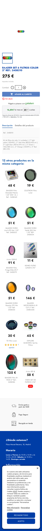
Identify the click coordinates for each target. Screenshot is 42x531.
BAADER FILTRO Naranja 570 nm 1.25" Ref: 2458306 (11, 306)
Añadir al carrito (21, 94)
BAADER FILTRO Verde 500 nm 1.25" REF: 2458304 (30, 231)
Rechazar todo (21, 515)
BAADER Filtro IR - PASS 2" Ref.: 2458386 (11, 379)
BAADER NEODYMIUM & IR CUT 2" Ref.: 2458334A (30, 306)
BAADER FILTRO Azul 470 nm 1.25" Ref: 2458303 (11, 230)
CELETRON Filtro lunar (30, 191)
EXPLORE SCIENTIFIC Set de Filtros (30, 343)
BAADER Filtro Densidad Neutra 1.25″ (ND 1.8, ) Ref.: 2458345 (11, 193)
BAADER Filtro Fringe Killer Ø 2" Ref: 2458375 (11, 270)
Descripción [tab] (7, 125)
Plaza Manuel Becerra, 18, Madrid (18, 444)
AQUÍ (15, 491)
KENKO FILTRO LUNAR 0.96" (30, 266)
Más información (13, 507)
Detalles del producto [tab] (24, 125)
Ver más (19, 117)
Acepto (21, 521)
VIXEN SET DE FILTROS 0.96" (30, 381)
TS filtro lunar (11, 341)
